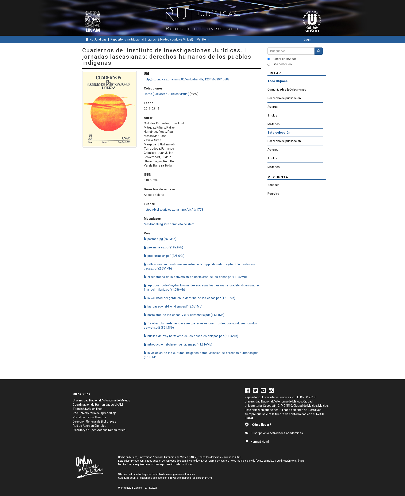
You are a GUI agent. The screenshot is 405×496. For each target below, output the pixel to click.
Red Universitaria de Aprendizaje (94, 413)
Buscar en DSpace (284, 59)
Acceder (273, 185)
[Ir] (318, 51)
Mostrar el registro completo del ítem (169, 224)
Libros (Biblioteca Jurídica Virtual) (170, 39)
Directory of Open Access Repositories (99, 430)
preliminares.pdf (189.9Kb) (165, 247)
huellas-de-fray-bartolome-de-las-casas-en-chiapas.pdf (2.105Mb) (192, 336)
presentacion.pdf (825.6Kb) (165, 255)
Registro (273, 193)
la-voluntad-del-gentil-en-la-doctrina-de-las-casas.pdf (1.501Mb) (191, 298)
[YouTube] (263, 390)
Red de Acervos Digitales (89, 425)
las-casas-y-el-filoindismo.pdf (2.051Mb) (174, 306)
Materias (273, 124)
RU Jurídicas (98, 39)
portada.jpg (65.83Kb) (161, 239)
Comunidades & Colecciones (286, 89)
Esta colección (282, 64)
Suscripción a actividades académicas (277, 433)
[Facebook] (247, 390)
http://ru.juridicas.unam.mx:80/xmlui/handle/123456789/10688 (187, 79)
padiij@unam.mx (202, 477)
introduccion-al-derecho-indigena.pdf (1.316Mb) (179, 344)
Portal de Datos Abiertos (89, 417)
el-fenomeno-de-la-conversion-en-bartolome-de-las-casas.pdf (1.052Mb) (197, 277)
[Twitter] (255, 390)
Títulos (272, 115)
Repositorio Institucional (127, 39)
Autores (272, 106)
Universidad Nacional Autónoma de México (101, 400)
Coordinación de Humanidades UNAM (98, 404)
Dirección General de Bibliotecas (94, 421)
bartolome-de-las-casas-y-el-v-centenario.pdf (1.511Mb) (185, 315)
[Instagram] (271, 390)
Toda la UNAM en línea (88, 409)
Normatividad (260, 441)
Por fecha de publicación (284, 98)
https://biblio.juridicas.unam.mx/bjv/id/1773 (173, 209)
